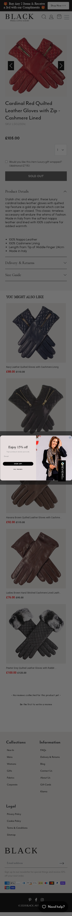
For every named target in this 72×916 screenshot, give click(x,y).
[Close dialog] (70, 438)
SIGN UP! (18, 464)
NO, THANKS (18, 469)
